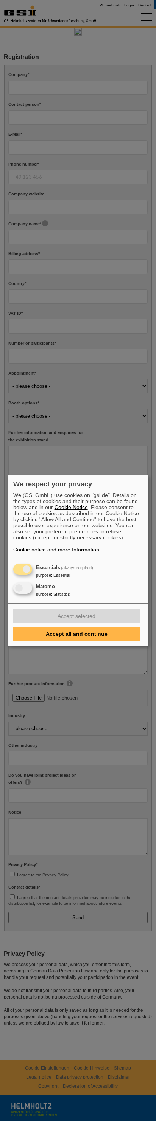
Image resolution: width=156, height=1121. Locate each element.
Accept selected (76, 616)
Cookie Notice (71, 507)
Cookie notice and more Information (56, 550)
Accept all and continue (77, 634)
